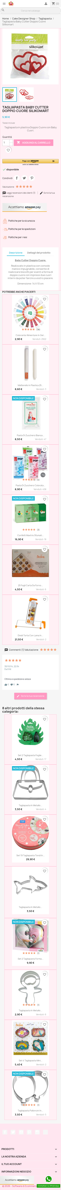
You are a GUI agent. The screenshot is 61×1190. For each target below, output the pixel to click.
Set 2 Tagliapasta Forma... (30, 958)
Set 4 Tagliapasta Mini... (30, 1060)
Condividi (17, 178)
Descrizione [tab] (15, 252)
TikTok (45, 1132)
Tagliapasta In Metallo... (30, 805)
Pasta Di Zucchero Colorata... (30, 485)
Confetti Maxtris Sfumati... (30, 535)
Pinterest (32, 178)
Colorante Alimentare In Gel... (30, 335)
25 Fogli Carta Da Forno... (30, 585)
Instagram (37, 1132)
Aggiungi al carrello (33, 142)
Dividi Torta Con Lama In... (30, 635)
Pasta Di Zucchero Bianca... (30, 435)
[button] (30, 162)
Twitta (24, 178)
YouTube (21, 1132)
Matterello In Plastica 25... (30, 385)
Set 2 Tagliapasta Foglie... (30, 755)
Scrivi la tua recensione (32, 696)
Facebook (5, 1132)
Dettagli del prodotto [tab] (38, 252)
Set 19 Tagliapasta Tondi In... (30, 855)
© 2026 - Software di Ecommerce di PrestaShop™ (28, 1186)
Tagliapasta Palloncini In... (30, 1110)
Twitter (13, 1132)
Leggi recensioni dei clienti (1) (21, 192)
